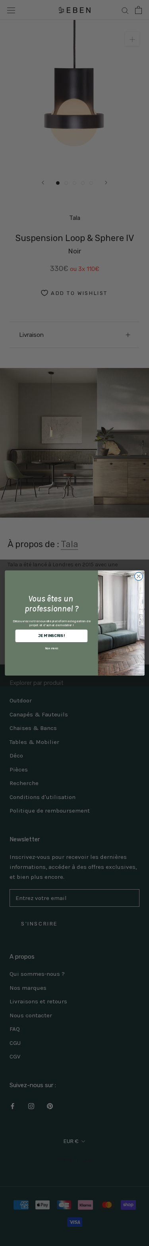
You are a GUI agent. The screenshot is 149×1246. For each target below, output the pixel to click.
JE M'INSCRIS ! (51, 635)
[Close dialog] (138, 576)
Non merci (51, 648)
